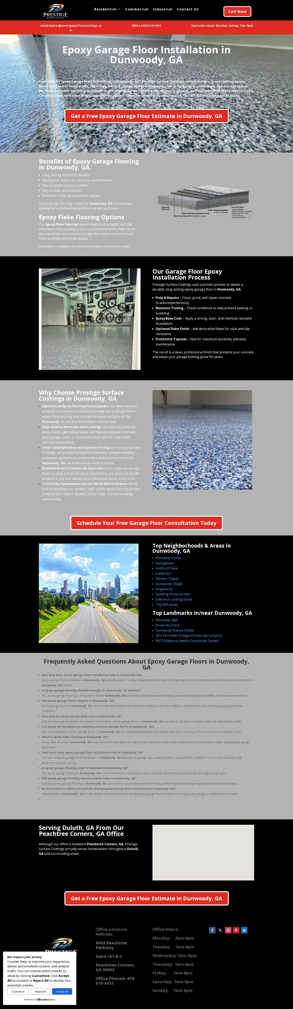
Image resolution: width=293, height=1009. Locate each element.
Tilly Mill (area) (167, 604)
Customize (18, 991)
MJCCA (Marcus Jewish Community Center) (187, 641)
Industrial (163, 9)
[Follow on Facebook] (212, 930)
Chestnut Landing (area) (174, 599)
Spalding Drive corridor (173, 594)
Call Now (237, 11)
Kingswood (164, 589)
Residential (105, 9)
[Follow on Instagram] (228, 930)
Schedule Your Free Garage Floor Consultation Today (146, 522)
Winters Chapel (167, 578)
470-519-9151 (200, 95)
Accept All (62, 991)
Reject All (40, 991)
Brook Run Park (168, 625)
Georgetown (165, 563)
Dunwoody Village (169, 584)
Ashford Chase (167, 568)
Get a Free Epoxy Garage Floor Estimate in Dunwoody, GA (146, 116)
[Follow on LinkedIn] (244, 930)
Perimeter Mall (167, 620)
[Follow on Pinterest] (236, 930)
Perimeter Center (169, 558)
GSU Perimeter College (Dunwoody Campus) (189, 635)
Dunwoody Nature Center (175, 630)
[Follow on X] (220, 930)
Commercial (137, 9)
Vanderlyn (163, 573)
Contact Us (188, 9)
